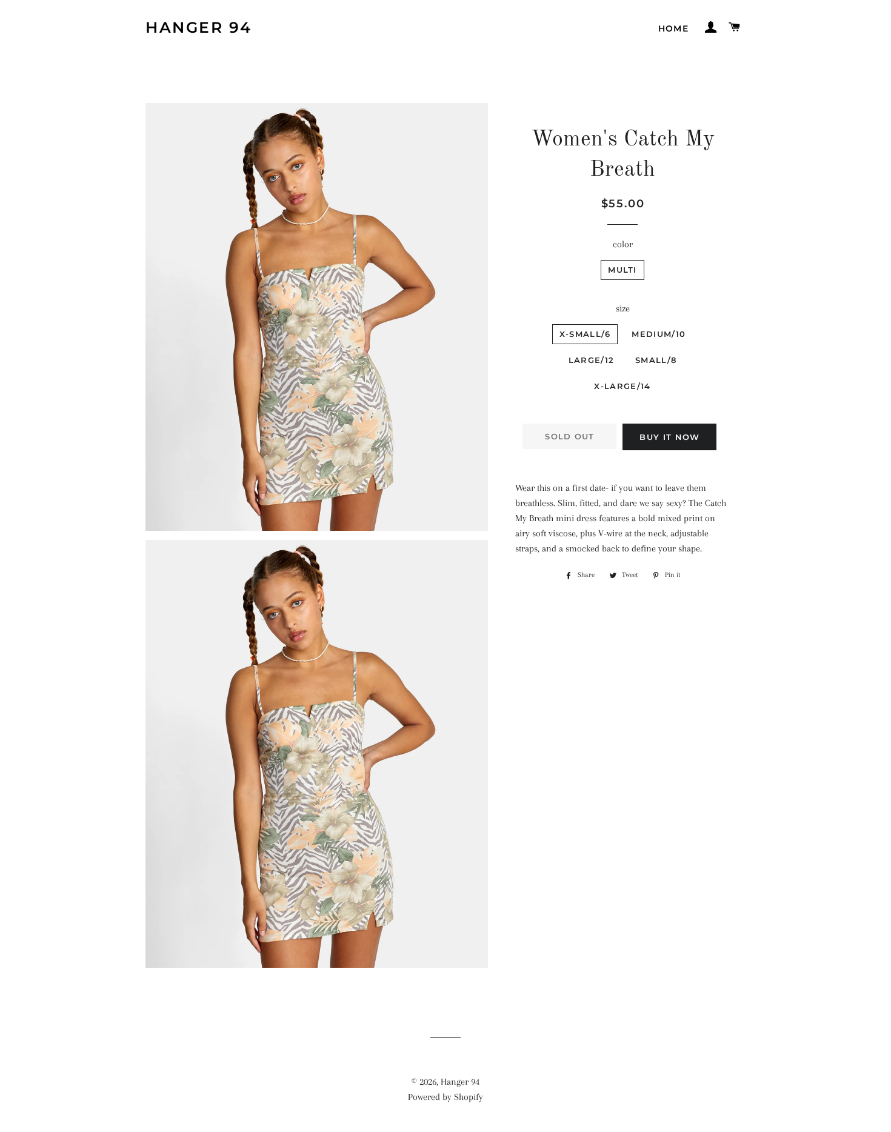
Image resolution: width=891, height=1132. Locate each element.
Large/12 (591, 360)
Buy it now (669, 437)
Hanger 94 (198, 27)
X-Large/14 (622, 386)
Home (673, 28)
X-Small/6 (585, 334)
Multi (622, 270)
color (623, 244)
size (623, 308)
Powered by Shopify (445, 1096)
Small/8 (655, 360)
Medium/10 (659, 334)
